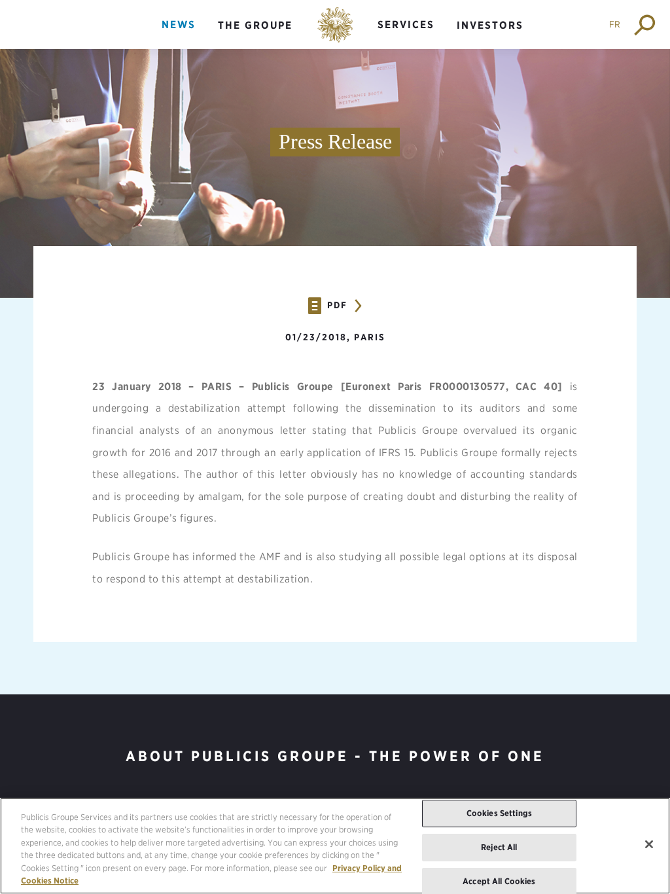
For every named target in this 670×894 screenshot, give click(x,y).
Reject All (499, 847)
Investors (490, 25)
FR (614, 24)
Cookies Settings (499, 814)
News (179, 24)
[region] (335, 846)
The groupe (255, 25)
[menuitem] (178, 36)
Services (406, 24)
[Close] (649, 844)
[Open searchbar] (645, 24)
